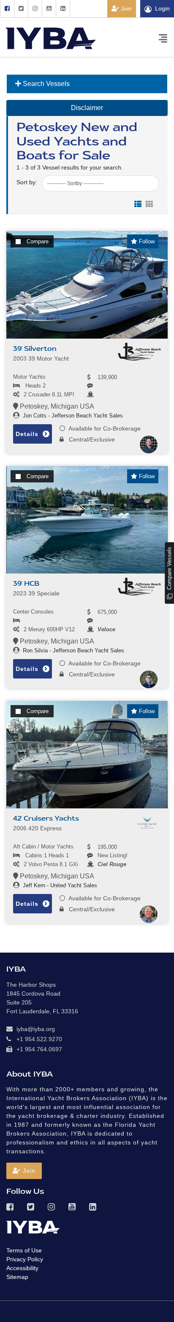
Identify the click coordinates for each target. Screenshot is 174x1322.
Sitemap (17, 1277)
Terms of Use (24, 1250)
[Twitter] (21, 8)
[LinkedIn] (63, 8)
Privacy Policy (24, 1259)
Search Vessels (45, 83)
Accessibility (22, 1268)
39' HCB (26, 583)
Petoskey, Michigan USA (56, 406)
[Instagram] (35, 8)
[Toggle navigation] (163, 38)
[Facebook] (7, 8)
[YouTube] (49, 8)
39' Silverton (35, 349)
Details (28, 434)
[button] (24, 1171)
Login (162, 8)
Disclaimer (87, 107)
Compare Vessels (169, 569)
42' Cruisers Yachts (46, 818)
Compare (38, 241)
